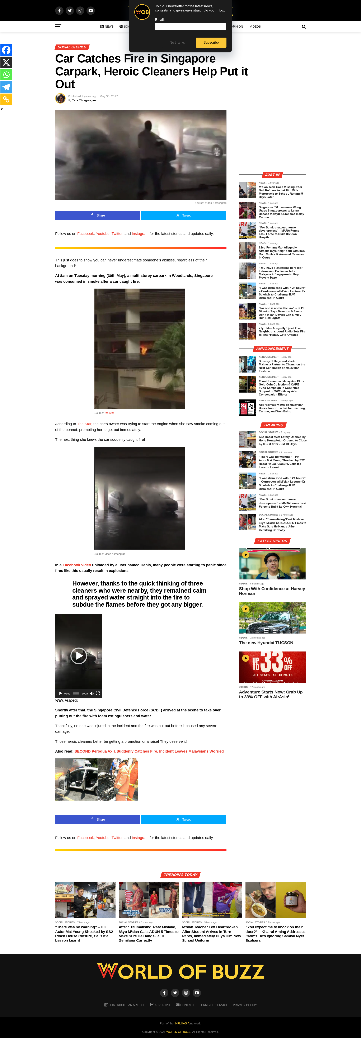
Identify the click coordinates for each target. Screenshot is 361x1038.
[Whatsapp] (6, 74)
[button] (78, 656)
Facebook (85, 234)
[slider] (76, 693)
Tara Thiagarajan (84, 100)
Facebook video (77, 565)
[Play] (60, 693)
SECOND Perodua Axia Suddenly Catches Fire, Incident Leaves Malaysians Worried (149, 751)
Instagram (140, 234)
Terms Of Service (213, 1005)
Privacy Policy (245, 1005)
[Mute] (92, 693)
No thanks (177, 42)
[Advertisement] (272, 139)
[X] (6, 62)
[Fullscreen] (98, 693)
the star (109, 412)
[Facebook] (6, 50)
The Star (84, 424)
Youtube (102, 234)
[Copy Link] (6, 99)
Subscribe (211, 42)
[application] (78, 656)
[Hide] (1, 109)
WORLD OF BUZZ (178, 1031)
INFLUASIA (181, 1023)
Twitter (117, 234)
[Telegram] (6, 87)
